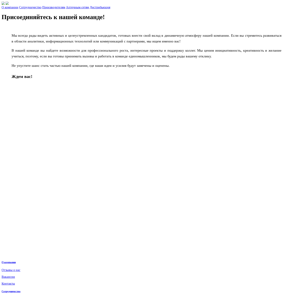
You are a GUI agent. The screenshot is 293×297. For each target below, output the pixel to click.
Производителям (53, 7)
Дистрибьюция (100, 7)
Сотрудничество (30, 7)
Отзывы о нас (11, 270)
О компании (10, 7)
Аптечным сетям (77, 7)
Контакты (8, 283)
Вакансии (8, 276)
